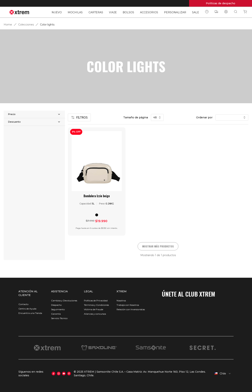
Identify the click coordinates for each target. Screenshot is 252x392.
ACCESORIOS (149, 12)
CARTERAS (96, 12)
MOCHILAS (75, 12)
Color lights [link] (47, 24)
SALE (195, 12)
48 (155, 117)
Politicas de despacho (220, 3)
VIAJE (113, 12)
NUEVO (57, 12)
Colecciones (26, 24)
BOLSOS (128, 12)
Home (8, 24)
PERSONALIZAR (175, 12)
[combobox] (222, 373)
